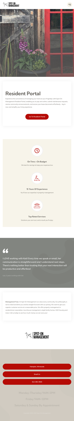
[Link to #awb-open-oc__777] (69, 4)
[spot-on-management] (11, 2)
